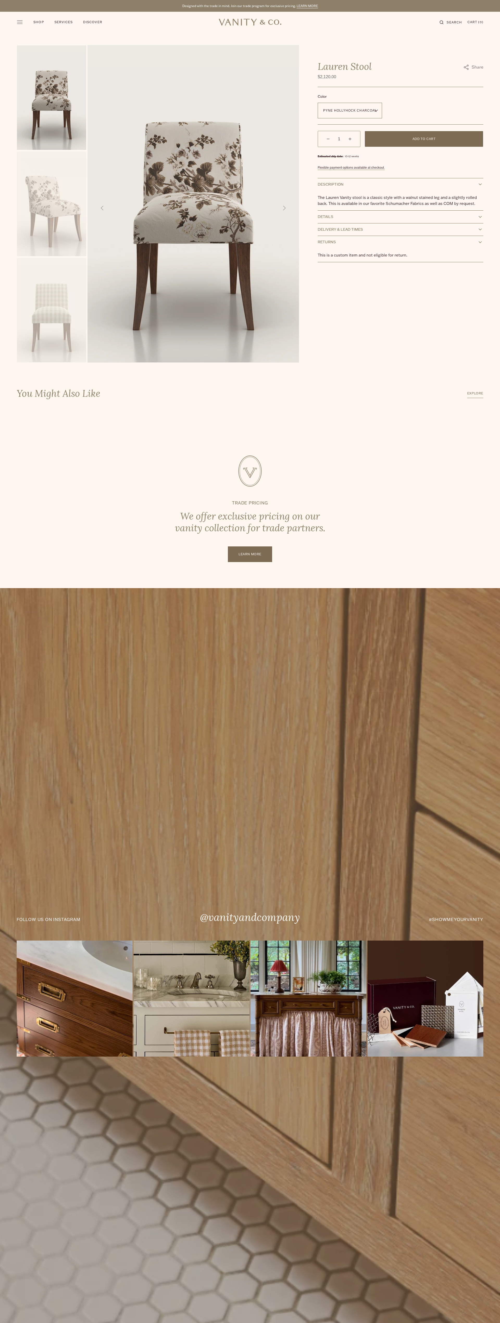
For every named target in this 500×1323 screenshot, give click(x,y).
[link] (75, 999)
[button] (451, 22)
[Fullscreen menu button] (20, 22)
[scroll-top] (488, 1311)
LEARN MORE (307, 6)
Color (322, 96)
